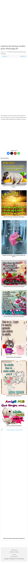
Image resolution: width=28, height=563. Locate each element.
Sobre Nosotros (14, 556)
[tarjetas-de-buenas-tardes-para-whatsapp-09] (14, 73)
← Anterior (4, 56)
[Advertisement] (14, 28)
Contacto (14, 554)
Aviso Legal (14, 550)
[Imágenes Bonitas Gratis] (14, 11)
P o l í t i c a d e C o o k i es (14, 552)
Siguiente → (24, 56)
